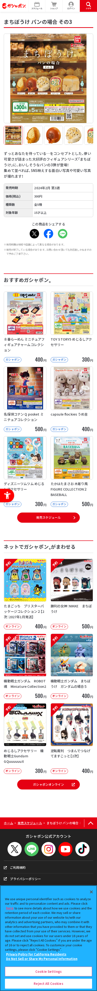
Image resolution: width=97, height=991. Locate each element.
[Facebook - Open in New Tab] (48, 233)
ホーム (8, 823)
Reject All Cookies (48, 983)
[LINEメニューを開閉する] (31, 849)
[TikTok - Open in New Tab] (82, 849)
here (10, 908)
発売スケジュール (48, 517)
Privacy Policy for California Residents (36, 954)
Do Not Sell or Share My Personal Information (41, 958)
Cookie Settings (48, 971)
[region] (48, 938)
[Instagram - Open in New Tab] (48, 849)
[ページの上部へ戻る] (90, 823)
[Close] (91, 892)
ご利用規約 (17, 867)
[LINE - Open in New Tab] (62, 233)
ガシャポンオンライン (48, 784)
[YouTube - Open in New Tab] (65, 849)
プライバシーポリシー (25, 879)
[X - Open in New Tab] (34, 233)
